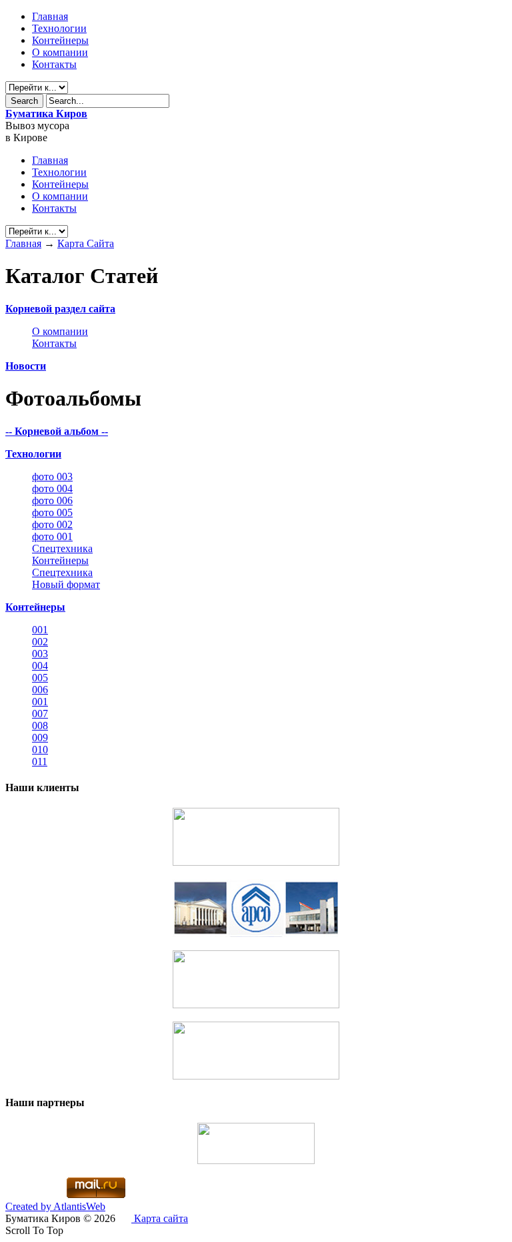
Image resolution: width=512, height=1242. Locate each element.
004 (40, 665)
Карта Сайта (85, 243)
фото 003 (52, 476)
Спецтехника (62, 548)
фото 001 (52, 536)
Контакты (54, 64)
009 (40, 737)
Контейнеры (60, 40)
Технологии (59, 28)
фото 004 (52, 488)
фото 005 (52, 512)
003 (40, 653)
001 (40, 629)
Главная (23, 243)
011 (39, 761)
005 (40, 677)
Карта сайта (159, 1218)
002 (40, 641)
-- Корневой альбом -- (56, 431)
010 (40, 749)
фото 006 (52, 500)
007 (40, 713)
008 (40, 725)
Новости (25, 366)
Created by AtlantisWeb (55, 1206)
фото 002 (52, 524)
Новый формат (66, 584)
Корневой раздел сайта (60, 308)
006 (40, 689)
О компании (60, 52)
